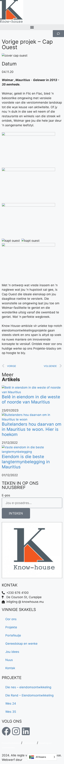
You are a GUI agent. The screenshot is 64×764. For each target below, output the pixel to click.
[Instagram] (16, 731)
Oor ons (11, 619)
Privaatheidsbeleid (11, 743)
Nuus (9, 660)
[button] (32, 27)
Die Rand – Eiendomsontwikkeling (29, 695)
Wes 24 (10, 703)
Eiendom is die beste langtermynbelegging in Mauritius (26, 461)
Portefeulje (13, 635)
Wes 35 (10, 711)
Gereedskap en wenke (21, 643)
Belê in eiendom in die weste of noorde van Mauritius (31, 399)
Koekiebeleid (29, 743)
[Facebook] (6, 731)
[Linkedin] (25, 731)
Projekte (11, 627)
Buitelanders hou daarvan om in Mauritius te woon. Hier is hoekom (31, 429)
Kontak (10, 668)
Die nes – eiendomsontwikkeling (28, 687)
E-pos (6, 495)
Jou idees (12, 652)
